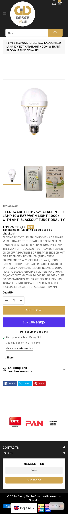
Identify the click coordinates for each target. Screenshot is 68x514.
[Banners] (15, 422)
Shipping (27, 229)
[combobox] (34, 33)
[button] (34, 369)
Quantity (8, 292)
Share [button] (10, 357)
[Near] (55, 33)
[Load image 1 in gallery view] (12, 175)
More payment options (34, 331)
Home (10, 42)
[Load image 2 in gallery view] (33, 178)
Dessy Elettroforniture (32, 496)
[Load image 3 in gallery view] (55, 182)
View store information (19, 348)
